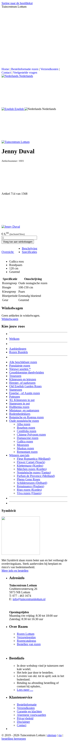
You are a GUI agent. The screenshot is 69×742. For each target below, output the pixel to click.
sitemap (51, 735)
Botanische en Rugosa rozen (26, 417)
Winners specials (19, 455)
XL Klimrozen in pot (21, 400)
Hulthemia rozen (19, 407)
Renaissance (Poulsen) (30, 486)
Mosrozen (23, 445)
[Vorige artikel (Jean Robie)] (34, 177)
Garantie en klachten (29, 711)
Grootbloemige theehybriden (26, 372)
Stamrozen (15, 389)
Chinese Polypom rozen (31, 434)
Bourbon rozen (26, 427)
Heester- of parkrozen (22, 382)
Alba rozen (23, 424)
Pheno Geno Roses (28, 479)
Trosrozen (15, 376)
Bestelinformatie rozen (24, 69)
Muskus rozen (25, 448)
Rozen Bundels (18, 352)
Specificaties (29, 252)
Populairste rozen (19, 365)
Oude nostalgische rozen (24, 420)
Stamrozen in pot (19, 403)
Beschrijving (29, 248)
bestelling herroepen (14, 738)
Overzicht (8, 252)
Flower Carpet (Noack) (31, 462)
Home (5, 69)
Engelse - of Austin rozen (24, 393)
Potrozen (14, 396)
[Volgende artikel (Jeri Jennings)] (34, 210)
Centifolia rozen (26, 431)
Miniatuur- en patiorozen (24, 410)
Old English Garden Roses (25, 386)
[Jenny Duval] (11, 226)
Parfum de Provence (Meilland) (36, 476)
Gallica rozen (25, 441)
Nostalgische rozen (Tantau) (34, 472)
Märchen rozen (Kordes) (32, 469)
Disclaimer (23, 721)
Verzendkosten (49, 69)
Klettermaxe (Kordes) (30, 465)
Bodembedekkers (19, 413)
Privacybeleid (25, 718)
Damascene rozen (27, 438)
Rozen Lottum (25, 633)
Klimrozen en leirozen (22, 379)
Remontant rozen (27, 451)
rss (60, 735)
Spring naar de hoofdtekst (17, 3)
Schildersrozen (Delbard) (32, 482)
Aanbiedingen (17, 348)
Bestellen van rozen (29, 644)
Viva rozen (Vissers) (29, 493)
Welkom (14, 338)
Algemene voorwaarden (31, 715)
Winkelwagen (10, 319)
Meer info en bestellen (15, 570)
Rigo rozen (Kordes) (29, 489)
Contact (6, 72)
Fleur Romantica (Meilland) (33, 458)
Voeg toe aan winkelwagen (17, 241)
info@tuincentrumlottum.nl (29, 599)
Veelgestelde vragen (25, 72)
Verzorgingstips (26, 637)
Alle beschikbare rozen (23, 362)
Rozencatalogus (26, 640)
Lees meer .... (25, 689)
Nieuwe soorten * (20, 369)
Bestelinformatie (27, 704)
